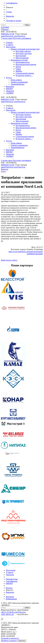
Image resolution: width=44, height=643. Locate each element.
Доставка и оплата (13, 21)
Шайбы (19, 71)
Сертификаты (11, 3)
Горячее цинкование (19, 82)
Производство (12, 579)
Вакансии (10, 16)
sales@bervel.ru (7, 36)
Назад (3, 171)
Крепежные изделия (19, 60)
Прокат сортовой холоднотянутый (25, 49)
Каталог (9, 588)
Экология (10, 91)
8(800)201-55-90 (7, 34)
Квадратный (21, 56)
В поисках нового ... (24, 75)
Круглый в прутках (24, 53)
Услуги (9, 78)
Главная (9, 42)
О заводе (9, 45)
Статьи (9, 12)
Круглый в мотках (23, 51)
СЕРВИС (10, 93)
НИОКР (9, 89)
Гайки (18, 69)
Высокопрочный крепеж (26, 64)
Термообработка (17, 84)
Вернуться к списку (9, 260)
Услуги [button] (9, 141)
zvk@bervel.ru (19, 36)
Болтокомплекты (23, 62)
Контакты (10, 86)
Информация (11, 599)
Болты (18, 67)
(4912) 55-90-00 (7, 612)
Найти (27, 25)
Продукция (10, 47)
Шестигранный (22, 58)
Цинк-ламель (16, 80)
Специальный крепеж (25, 73)
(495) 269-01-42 (7, 614)
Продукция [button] (10, 110)
